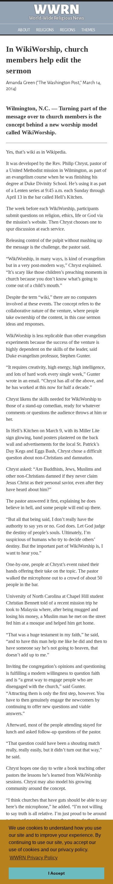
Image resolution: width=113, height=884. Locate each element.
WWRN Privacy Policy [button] (34, 857)
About (24, 30)
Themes (88, 30)
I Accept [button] (56, 873)
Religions (45, 30)
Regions (67, 30)
